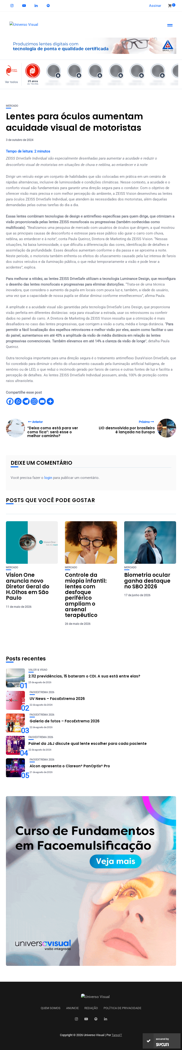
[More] (50, 401)
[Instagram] (34, 401)
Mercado (12, 105)
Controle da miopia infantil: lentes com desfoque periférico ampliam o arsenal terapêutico (86, 595)
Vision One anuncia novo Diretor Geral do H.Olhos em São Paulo (27, 586)
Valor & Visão (37, 669)
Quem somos (50, 1008)
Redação (91, 1008)
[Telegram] (26, 401)
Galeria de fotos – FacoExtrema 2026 (65, 721)
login (48, 478)
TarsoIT (117, 1035)
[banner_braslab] (91, 45)
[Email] (42, 401)
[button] (13, 74)
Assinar (155, 6)
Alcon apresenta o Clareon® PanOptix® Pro (70, 766)
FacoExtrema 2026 (42, 692)
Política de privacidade (122, 1008)
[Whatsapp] (18, 401)
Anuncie (72, 1008)
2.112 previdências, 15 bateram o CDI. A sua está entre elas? (84, 676)
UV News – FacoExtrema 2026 (57, 698)
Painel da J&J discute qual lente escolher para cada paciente (87, 743)
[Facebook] (10, 401)
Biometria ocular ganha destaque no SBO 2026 (147, 580)
